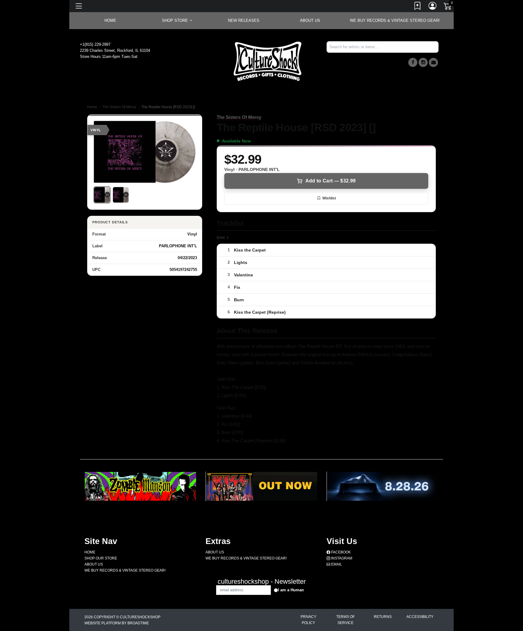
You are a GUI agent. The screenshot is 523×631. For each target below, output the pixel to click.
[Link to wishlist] (417, 7)
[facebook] (413, 62)
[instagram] (423, 62)
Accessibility (419, 617)
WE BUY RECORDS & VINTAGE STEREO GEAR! (395, 20)
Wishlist (329, 198)
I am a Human (291, 590)
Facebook (340, 552)
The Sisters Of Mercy (119, 107)
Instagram (341, 558)
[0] (448, 7)
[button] (177, 20)
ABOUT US (310, 20)
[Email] (433, 62)
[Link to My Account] (433, 7)
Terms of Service (345, 620)
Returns (383, 617)
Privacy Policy (308, 620)
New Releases (243, 20)
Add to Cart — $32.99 (330, 180)
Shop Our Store (100, 558)
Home (92, 107)
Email (336, 564)
